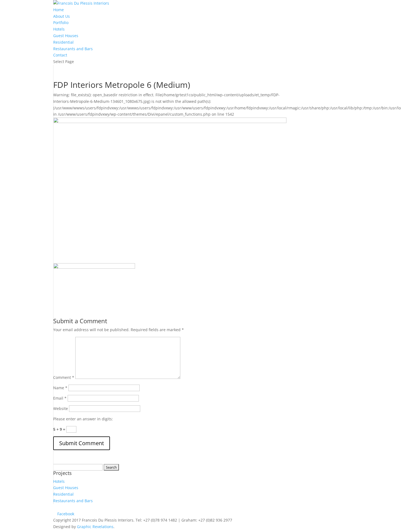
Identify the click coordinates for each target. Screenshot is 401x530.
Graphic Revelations (95, 526)
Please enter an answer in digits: (83, 418)
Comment (63, 377)
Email (60, 398)
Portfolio (60, 22)
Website (60, 408)
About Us (61, 16)
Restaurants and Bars (73, 48)
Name (60, 387)
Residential (63, 42)
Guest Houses (65, 35)
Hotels (59, 29)
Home (58, 9)
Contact (60, 55)
